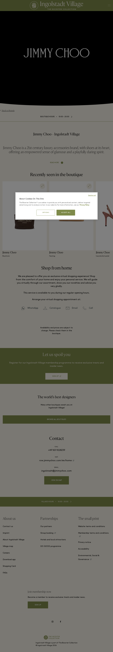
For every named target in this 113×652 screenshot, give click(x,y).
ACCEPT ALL (66, 212)
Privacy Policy (84, 205)
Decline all (92, 195)
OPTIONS (45, 212)
